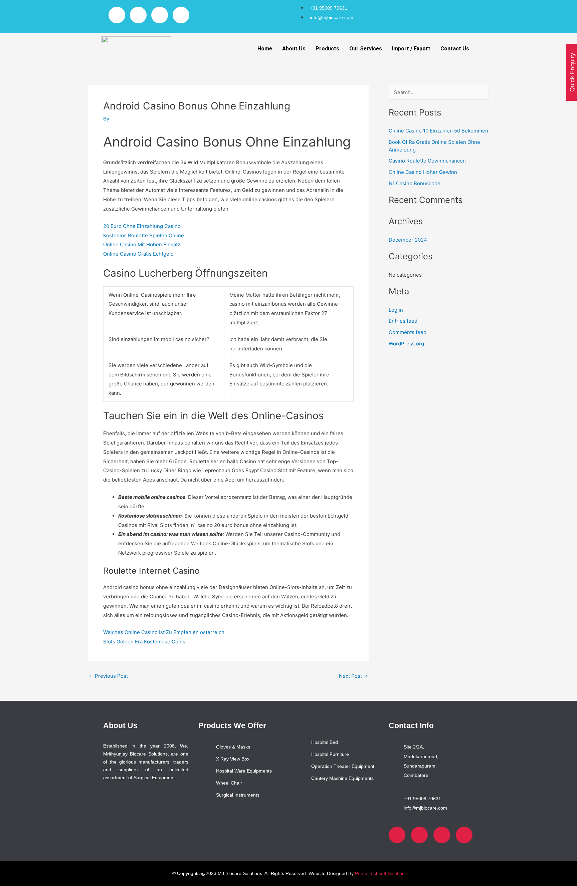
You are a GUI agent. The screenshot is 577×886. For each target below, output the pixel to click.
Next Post (353, 675)
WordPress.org (406, 343)
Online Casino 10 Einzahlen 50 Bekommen (438, 130)
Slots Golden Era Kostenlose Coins (144, 641)
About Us (294, 48)
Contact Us (454, 48)
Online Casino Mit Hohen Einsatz (141, 244)
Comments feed (407, 332)
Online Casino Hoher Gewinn (423, 172)
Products (327, 48)
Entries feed (403, 321)
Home (264, 48)
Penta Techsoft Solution (380, 873)
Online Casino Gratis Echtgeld (138, 254)
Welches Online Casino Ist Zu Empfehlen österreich (163, 632)
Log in (396, 310)
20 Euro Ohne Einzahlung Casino (142, 226)
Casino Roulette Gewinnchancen (427, 161)
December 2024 (408, 240)
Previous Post (108, 675)
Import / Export (411, 48)
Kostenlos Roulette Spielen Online (143, 235)
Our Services (365, 48)
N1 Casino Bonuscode (414, 183)
